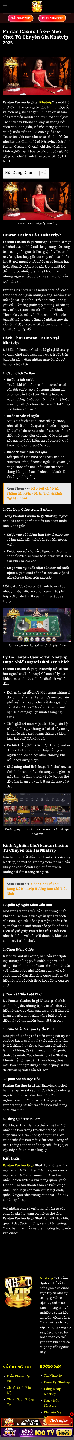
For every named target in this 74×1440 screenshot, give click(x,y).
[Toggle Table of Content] (41, 173)
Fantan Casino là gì (18, 1165)
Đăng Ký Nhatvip (57, 1382)
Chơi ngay (58, 1420)
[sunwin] (37, 1422)
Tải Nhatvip (53, 1375)
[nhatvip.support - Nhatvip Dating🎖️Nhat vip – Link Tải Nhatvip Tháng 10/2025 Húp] (37, 6)
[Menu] (5, 6)
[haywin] (37, 1432)
